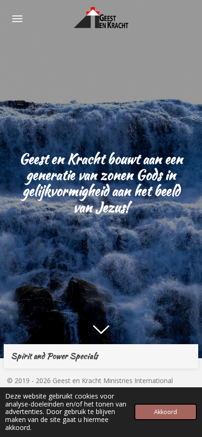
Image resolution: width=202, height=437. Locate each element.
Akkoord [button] (165, 412)
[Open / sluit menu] (17, 18)
